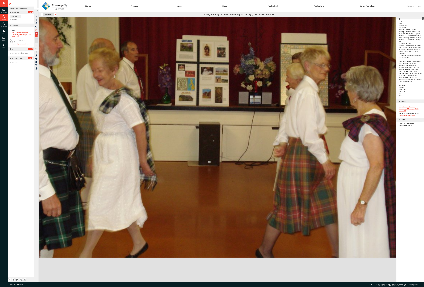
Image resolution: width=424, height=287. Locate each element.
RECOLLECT (380, 285)
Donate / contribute (367, 6)
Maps (224, 6)
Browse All (4, 12)
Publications (319, 6)
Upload (4, 40)
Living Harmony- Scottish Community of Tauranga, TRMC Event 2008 (21, 35)
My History (4, 26)
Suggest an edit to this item (10, 4)
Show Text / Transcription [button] (36, 45)
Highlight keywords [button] (36, 52)
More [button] (3, 47)
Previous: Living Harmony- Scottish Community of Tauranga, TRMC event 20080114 (42, 14)
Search (4, 19)
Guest (412, 6)
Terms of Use (20, 284)
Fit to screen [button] (36, 16)
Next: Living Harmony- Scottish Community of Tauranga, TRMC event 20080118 (55, 14)
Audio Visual (273, 6)
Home (3, 5)
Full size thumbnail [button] (36, 13)
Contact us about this (36, 62)
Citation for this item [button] (36, 68)
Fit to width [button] (36, 20)
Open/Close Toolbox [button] (38, 4)
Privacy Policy (13, 284)
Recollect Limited (400, 285)
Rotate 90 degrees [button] (36, 26)
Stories (88, 6)
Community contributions (20, 44)
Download (36, 55)
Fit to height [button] (36, 23)
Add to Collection (36, 58)
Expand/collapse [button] (423, 18)
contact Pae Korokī (399, 284)
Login (3, 33)
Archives (134, 6)
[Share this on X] (9, 278)
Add (30, 12)
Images (179, 6)
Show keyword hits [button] (36, 48)
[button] (36, 35)
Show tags (14, 16)
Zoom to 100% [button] (36, 30)
